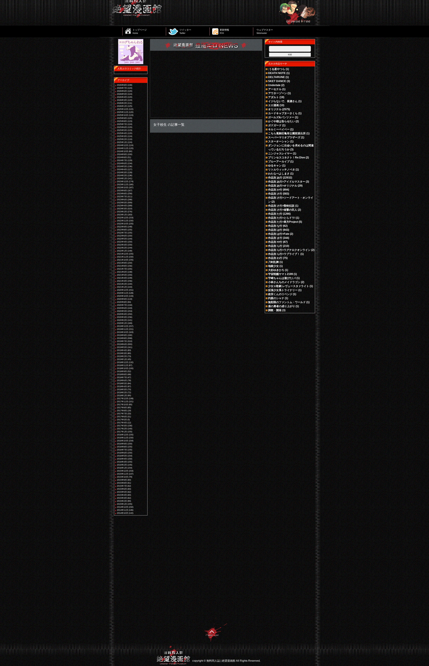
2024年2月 (122, 175)
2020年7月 (122, 305)
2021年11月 (122, 257)
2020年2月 (122, 320)
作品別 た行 (275, 213)
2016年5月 (122, 456)
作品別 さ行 (275, 193)
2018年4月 (122, 386)
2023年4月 (122, 205)
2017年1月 (122, 432)
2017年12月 (122, 398)
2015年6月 (122, 489)
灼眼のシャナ (276, 298)
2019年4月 (122, 350)
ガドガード (275, 125)
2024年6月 (122, 163)
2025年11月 (122, 112)
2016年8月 (122, 447)
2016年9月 (122, 444)
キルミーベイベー (279, 129)
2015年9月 (122, 480)
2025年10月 (122, 115)
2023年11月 (122, 184)
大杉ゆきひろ (276, 270)
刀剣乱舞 (273, 262)
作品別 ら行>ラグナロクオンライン (289, 250)
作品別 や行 (275, 241)
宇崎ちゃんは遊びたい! (282, 278)
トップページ (140, 31)
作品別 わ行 (275, 258)
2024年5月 (122, 166)
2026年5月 (122, 94)
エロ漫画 (273, 105)
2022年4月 (122, 242)
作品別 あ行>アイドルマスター (286, 181)
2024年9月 (122, 154)
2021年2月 (122, 284)
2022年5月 (122, 239)
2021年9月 (122, 263)
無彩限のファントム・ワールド (287, 302)
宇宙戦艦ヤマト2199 (280, 274)
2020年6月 (122, 308)
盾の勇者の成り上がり (281, 306)
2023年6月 (122, 199)
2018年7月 (122, 377)
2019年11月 (122, 329)
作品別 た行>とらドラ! (281, 217)
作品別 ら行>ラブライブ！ (284, 254)
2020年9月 (122, 299)
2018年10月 (122, 368)
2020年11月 (122, 293)
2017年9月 (122, 407)
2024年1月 (122, 178)
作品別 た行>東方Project (283, 221)
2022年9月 (122, 227)
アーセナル (275, 89)
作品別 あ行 (275, 177)
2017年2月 (122, 429)
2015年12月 (122, 471)
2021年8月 (122, 266)
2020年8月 (122, 302)
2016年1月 (122, 468)
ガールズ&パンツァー (281, 117)
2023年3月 (122, 208)
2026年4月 (122, 97)
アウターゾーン (277, 93)
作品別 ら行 (275, 245)
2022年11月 (122, 221)
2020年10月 (122, 296)
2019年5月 (122, 347)
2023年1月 (122, 215)
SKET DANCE (277, 81)
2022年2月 (122, 248)
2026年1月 (122, 106)
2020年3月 (122, 317)
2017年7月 (122, 413)
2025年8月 (122, 121)
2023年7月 (122, 196)
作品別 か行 (275, 189)
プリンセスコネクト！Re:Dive (286, 157)
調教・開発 (275, 310)
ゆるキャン (275, 165)
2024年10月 (122, 151)
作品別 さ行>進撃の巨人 (282, 209)
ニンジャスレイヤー (280, 153)
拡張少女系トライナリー (283, 290)
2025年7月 (122, 124)
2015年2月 (122, 501)
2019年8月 (122, 338)
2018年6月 (122, 380)
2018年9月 (122, 371)
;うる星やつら (276, 69)
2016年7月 (122, 450)
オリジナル (275, 109)
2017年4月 (122, 423)
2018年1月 (122, 395)
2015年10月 (122, 477)
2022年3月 (122, 245)
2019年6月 (122, 344)
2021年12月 (122, 254)
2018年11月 (122, 365)
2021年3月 (122, 281)
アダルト (273, 97)
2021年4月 (122, 278)
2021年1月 (122, 287)
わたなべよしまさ (279, 173)
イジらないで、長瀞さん (283, 101)
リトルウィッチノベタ (281, 169)
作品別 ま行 (275, 237)
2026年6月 (122, 91)
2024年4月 (122, 169)
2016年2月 (122, 465)
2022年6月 (122, 236)
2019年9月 (122, 335)
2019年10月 (122, 332)
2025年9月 (122, 118)
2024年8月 (122, 157)
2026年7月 (122, 88)
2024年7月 (122, 160)
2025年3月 (122, 136)
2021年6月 (122, 272)
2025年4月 (122, 133)
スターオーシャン (279, 141)
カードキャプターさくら (283, 113)
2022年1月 (122, 251)
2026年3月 (122, 100)
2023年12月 (122, 181)
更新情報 (224, 31)
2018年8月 (122, 374)
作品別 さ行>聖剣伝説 (281, 205)
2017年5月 (122, 419)
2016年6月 (122, 453)
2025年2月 (122, 139)
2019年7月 (122, 341)
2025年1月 (122, 142)
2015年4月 (122, 495)
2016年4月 (122, 459)
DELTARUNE (276, 77)
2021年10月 (122, 260)
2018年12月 (122, 362)
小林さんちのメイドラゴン (284, 282)
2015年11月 (122, 474)
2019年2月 (122, 356)
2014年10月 (122, 513)
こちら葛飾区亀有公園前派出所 (287, 133)
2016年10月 (122, 441)
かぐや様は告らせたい (281, 121)
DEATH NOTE (277, 73)
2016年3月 (122, 462)
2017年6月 (122, 416)
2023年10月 (122, 187)
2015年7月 (122, 486)
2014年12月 (122, 507)
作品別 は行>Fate (278, 233)
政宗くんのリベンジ (280, 294)
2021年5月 (122, 275)
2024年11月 (122, 148)
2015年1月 (122, 504)
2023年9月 (122, 190)
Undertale (274, 85)
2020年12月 (122, 290)
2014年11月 (122, 510)
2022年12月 (122, 218)
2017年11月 (122, 401)
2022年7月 (122, 233)
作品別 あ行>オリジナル (282, 185)
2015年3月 (122, 498)
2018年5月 (122, 383)
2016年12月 (122, 435)
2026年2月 (122, 103)
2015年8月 (122, 483)
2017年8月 (122, 410)
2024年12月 (122, 145)
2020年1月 (122, 323)
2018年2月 (122, 392)
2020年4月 (122, 314)
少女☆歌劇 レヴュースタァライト (288, 286)
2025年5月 (122, 130)
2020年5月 (122, 311)
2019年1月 (122, 359)
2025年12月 (122, 109)
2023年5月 (122, 202)
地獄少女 (273, 266)
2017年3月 (122, 426)
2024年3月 (122, 172)
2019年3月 (122, 353)
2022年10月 (122, 224)
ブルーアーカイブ (279, 161)
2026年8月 (122, 85)
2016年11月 (122, 438)
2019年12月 (122, 326)
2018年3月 (122, 389)
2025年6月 (122, 127)
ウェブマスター (265, 31)
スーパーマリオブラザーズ (284, 137)
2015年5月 (122, 492)
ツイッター (185, 31)
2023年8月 (122, 193)
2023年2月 (122, 212)
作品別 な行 (275, 225)
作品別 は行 (275, 229)
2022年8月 (122, 230)
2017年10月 (122, 404)
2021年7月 (122, 269)
